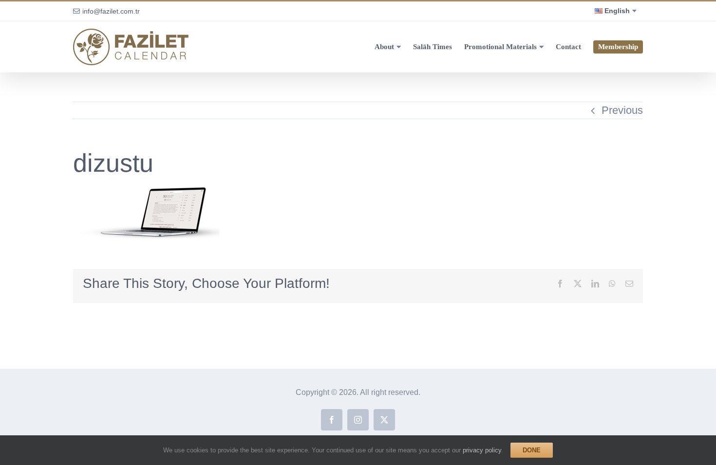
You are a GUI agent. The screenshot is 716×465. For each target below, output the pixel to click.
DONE (532, 450)
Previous (622, 110)
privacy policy (482, 450)
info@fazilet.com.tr (111, 11)
